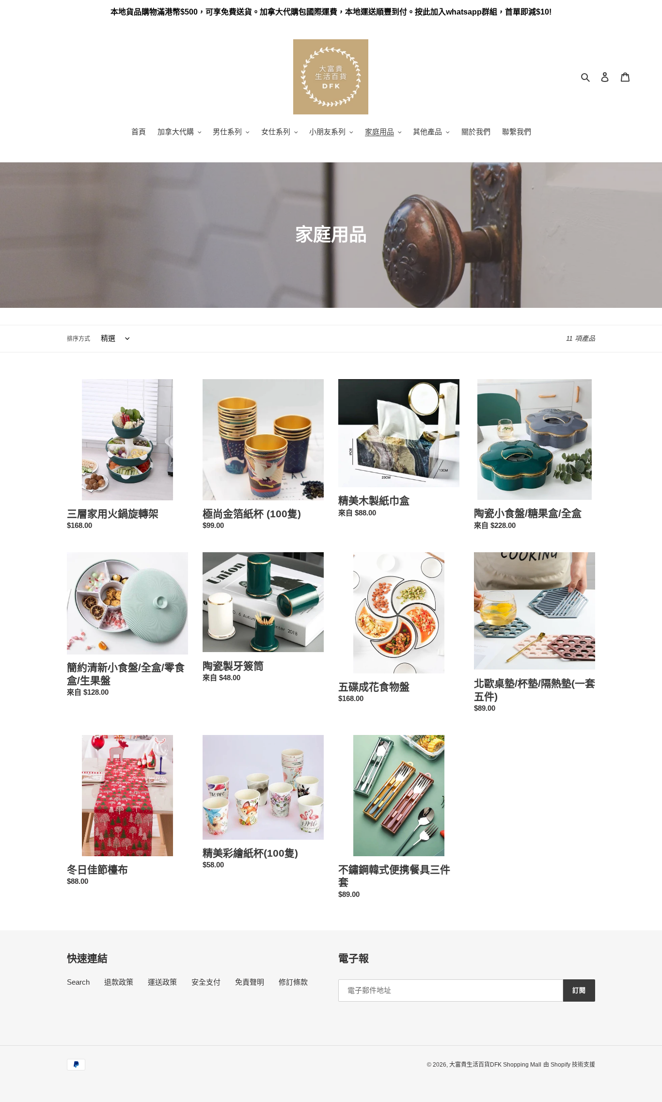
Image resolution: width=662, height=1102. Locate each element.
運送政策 (162, 982)
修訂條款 (293, 982)
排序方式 (78, 338)
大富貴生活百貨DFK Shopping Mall (495, 1064)
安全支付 (206, 982)
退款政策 (118, 982)
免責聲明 (249, 982)
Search (78, 982)
